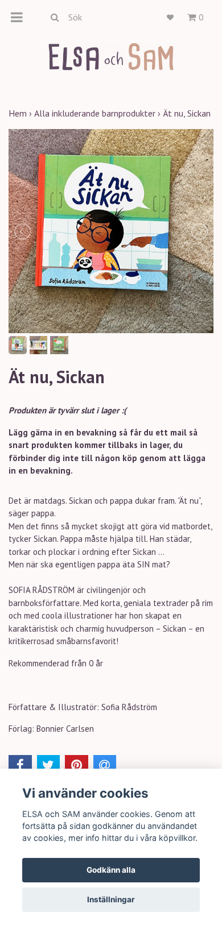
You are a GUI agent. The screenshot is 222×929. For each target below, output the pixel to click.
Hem (21, 113)
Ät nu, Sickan (188, 113)
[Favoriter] (170, 17)
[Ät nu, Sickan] (111, 231)
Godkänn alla (111, 869)
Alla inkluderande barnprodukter (98, 113)
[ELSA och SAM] (110, 56)
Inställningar (111, 899)
